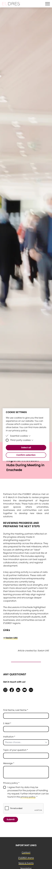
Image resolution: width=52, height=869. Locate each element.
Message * (8, 763)
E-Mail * (7, 723)
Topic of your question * (15, 750)
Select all (26, 447)
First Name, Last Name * (15, 710)
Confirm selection (26, 455)
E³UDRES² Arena (26, 857)
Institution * (9, 736)
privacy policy (28, 796)
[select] (26, 742)
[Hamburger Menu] (47, 3)
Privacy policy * (11, 783)
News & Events (26, 863)
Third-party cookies (20, 440)
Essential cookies (19, 435)
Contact (26, 852)
